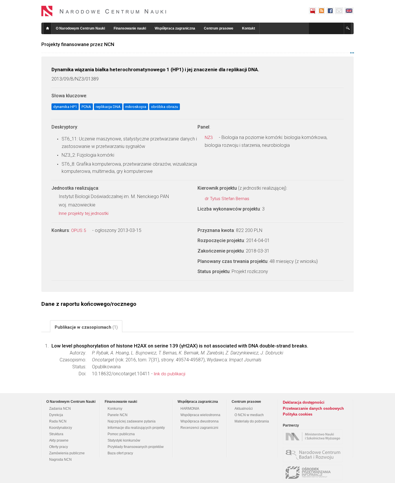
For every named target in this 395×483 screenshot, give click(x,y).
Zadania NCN (60, 408)
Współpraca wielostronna (200, 415)
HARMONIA (189, 408)
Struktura (56, 434)
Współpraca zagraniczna (175, 28)
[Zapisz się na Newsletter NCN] (339, 10)
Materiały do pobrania (252, 421)
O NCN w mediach (249, 415)
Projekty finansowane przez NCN (77, 44)
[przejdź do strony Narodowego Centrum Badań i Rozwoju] (314, 454)
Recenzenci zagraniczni (199, 427)
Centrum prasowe (218, 28)
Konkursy (115, 408)
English (349, 10)
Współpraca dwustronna (199, 421)
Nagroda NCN (60, 459)
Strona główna (47, 28)
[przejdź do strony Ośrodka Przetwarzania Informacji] (314, 472)
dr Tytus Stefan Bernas (227, 198)
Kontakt (248, 28)
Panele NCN (118, 415)
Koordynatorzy (60, 427)
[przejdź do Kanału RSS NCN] (321, 10)
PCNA (86, 107)
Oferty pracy (58, 447)
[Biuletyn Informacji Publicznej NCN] (312, 10)
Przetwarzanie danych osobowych (313, 408)
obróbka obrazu (164, 107)
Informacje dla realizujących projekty (136, 427)
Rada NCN (58, 421)
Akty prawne (59, 440)
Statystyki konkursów (124, 440)
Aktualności (244, 408)
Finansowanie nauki (130, 28)
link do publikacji (169, 373)
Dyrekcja (56, 415)
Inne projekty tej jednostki (84, 213)
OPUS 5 (79, 230)
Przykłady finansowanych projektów (136, 447)
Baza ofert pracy (120, 453)
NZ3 (209, 137)
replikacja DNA (108, 107)
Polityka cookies (297, 414)
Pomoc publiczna (121, 434)
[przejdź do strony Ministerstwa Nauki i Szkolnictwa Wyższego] (314, 436)
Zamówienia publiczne (67, 453)
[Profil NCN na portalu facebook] (330, 10)
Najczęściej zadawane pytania (132, 421)
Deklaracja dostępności (303, 402)
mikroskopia (135, 107)
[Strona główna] (103, 11)
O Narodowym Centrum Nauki (80, 28)
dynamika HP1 (65, 107)
